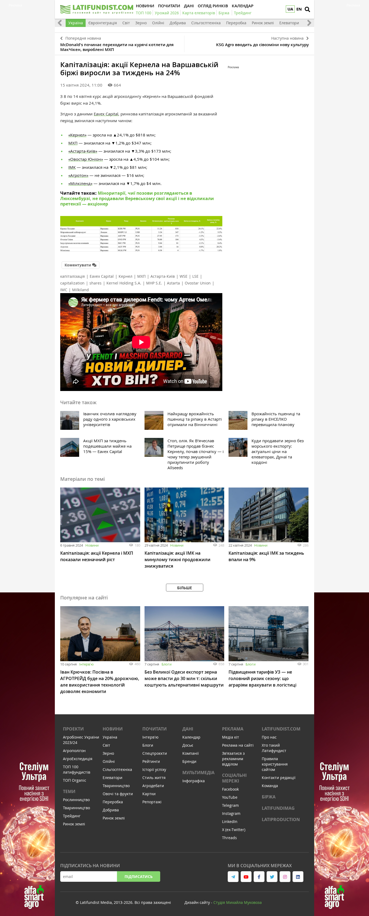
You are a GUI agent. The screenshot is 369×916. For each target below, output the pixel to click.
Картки (149, 793)
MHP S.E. (154, 283)
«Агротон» (78, 175)
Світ (126, 22)
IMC (63, 289)
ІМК (72, 167)
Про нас (269, 737)
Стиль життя (154, 777)
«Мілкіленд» (80, 183)
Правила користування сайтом (275, 764)
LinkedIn (229, 821)
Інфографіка (193, 780)
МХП (73, 143)
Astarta (173, 283)
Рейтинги (151, 761)
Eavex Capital (102, 276)
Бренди (189, 761)
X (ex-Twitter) (233, 829)
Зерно (141, 22)
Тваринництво (76, 807)
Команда (270, 785)
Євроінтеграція (102, 22)
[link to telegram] (233, 876)
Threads (229, 837)
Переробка (236, 22)
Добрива (178, 22)
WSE (183, 276)
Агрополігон (74, 750)
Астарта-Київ (162, 276)
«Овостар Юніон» (85, 159)
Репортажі (152, 801)
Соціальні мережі (234, 778)
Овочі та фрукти (118, 793)
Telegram (230, 805)
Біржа (269, 797)
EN (299, 9)
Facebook (230, 789)
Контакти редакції (279, 777)
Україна (75, 22)
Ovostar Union (198, 283)
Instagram (231, 813)
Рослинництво (76, 799)
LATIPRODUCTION (281, 819)
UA (290, 9)
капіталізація (72, 276)
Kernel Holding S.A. (123, 283)
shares (95, 283)
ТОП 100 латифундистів (76, 769)
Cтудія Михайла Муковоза (237, 902)
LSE (195, 276)
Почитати (154, 729)
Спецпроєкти (154, 753)
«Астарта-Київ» (82, 151)
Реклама (232, 729)
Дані (187, 729)
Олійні (158, 22)
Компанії (190, 753)
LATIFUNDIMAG (278, 808)
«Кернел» (77, 135)
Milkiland (80, 289)
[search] (307, 9)
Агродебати (153, 785)
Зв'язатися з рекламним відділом (233, 759)
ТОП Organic (74, 780)
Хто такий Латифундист (274, 748)
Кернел (125, 276)
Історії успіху (154, 769)
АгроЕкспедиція (77, 758)
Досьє (187, 745)
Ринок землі (263, 22)
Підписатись (139, 876)
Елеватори (289, 22)
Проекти (73, 729)
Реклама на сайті (238, 745)
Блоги (167, 664)
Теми (69, 791)
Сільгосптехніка (206, 22)
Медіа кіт (230, 737)
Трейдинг (71, 815)
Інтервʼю (86, 664)
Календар (191, 737)
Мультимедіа (198, 773)
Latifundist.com (281, 729)
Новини (92, 545)
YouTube (229, 797)
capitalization (72, 283)
